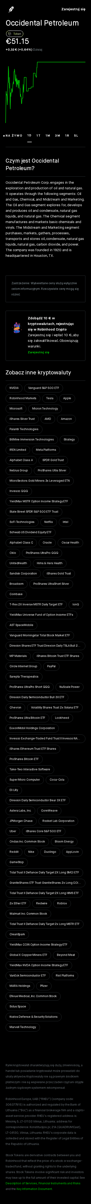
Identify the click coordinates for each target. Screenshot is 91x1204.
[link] (73, 9)
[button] (14, 137)
